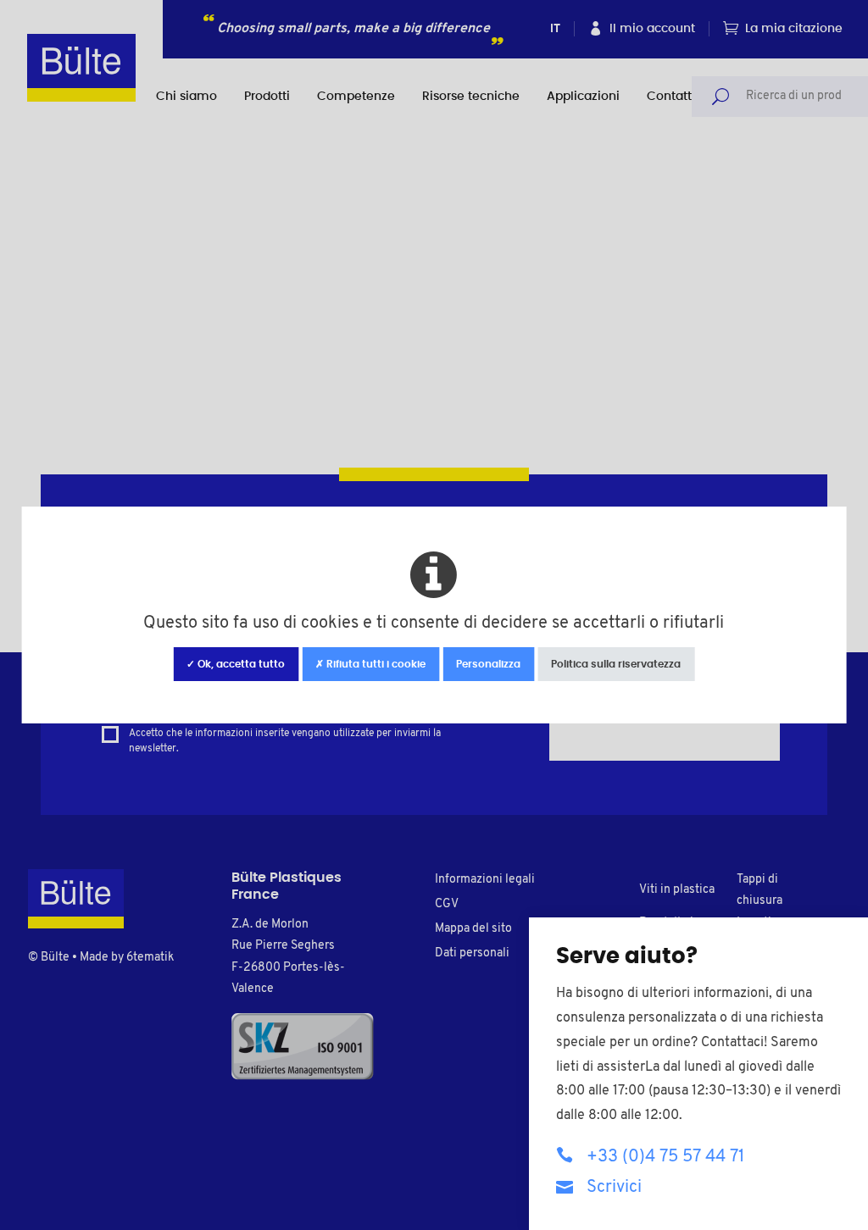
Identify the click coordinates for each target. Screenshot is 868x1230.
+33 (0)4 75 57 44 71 (665, 1157)
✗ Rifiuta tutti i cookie (370, 664)
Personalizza (488, 664)
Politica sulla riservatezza (616, 664)
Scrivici (614, 1187)
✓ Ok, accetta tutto (235, 664)
